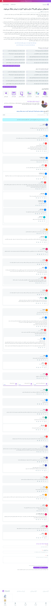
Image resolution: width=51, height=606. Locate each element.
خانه (48, 12)
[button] (41, 11)
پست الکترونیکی (45, 550)
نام (47, 545)
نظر (47, 555)
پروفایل (5, 604)
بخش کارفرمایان (13, 4)
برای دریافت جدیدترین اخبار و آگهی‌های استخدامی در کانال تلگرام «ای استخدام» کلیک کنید (31, 119)
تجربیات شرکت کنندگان (8, 106)
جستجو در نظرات (46, 113)
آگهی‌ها (25, 604)
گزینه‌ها (36, 604)
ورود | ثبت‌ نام (5, 4)
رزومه (15, 604)
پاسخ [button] (46, 129)
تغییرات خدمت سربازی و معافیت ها (42, 12)
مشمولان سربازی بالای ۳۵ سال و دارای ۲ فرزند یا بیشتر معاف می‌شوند (26, 9)
